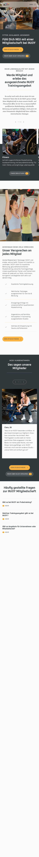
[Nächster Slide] (23, 122)
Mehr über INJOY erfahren (14, 56)
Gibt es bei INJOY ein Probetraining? (17, 504)
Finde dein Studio (17, 173)
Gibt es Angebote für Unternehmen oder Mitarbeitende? (19, 529)
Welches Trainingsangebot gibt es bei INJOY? (17, 516)
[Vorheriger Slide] (15, 122)
